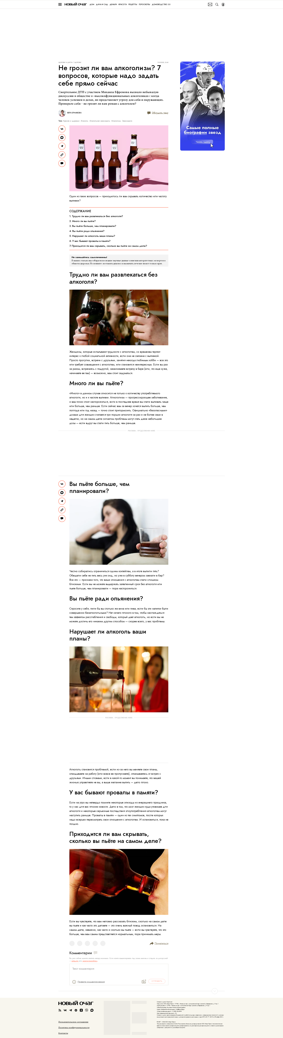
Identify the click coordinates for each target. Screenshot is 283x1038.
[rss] (59, 1010)
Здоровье (77, 62)
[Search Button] (217, 4)
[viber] (86, 1010)
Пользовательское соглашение (73, 1022)
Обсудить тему (160, 113)
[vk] (65, 1010)
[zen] (75, 1010)
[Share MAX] (62, 137)
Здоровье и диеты (65, 62)
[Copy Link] (62, 154)
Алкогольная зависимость (100, 121)
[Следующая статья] (141, 991)
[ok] (81, 1010)
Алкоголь (84, 121)
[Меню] (60, 4)
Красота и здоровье (71, 121)
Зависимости (127, 121)
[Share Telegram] (62, 146)
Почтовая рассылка (210, 4)
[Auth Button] (223, 4)
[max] (91, 1010)
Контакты (63, 1033)
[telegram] (70, 1010)
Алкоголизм (116, 121)
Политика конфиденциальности (73, 1027)
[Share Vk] (62, 128)
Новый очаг (76, 4)
